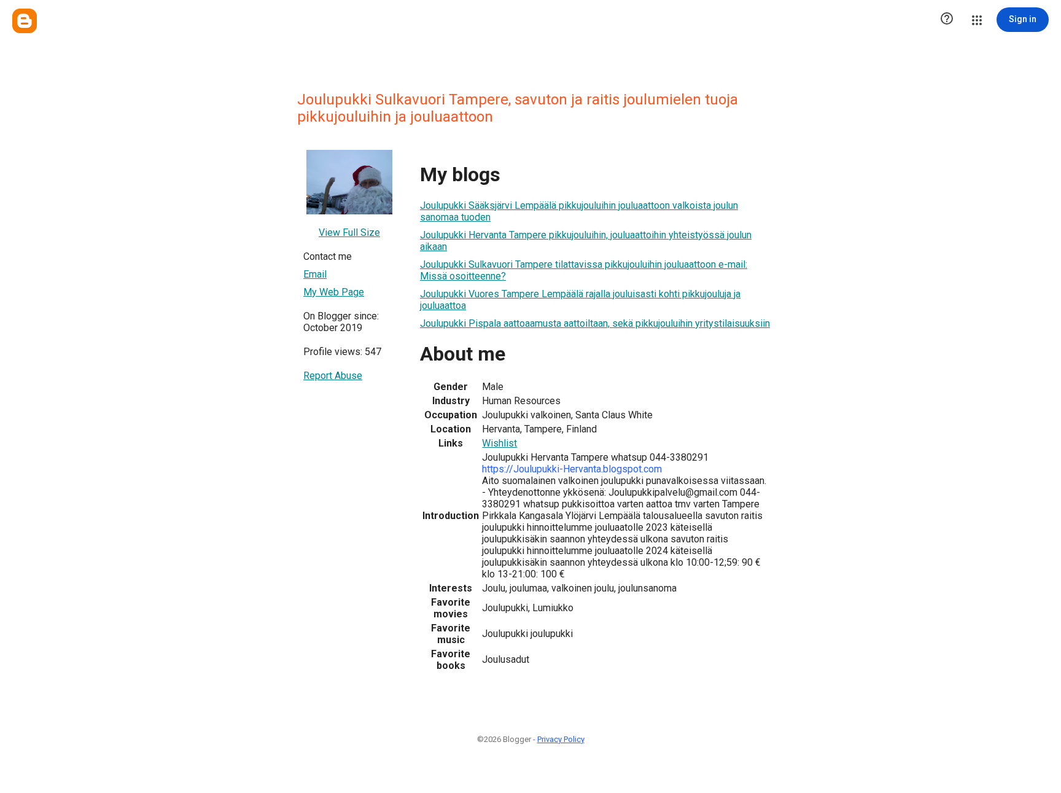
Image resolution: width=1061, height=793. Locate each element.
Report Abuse (332, 375)
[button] (947, 19)
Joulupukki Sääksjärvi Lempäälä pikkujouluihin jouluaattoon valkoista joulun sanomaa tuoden (579, 211)
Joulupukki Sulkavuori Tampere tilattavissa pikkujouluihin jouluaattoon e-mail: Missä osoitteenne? (583, 270)
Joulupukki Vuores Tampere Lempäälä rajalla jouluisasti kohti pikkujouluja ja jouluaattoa (580, 299)
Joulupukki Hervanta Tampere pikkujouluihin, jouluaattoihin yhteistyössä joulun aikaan (586, 240)
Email (315, 274)
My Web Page (333, 292)
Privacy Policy (561, 739)
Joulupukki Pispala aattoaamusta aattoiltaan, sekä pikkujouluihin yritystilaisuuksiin (595, 323)
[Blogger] (24, 21)
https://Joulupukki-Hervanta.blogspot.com (572, 469)
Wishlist (499, 443)
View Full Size (349, 232)
